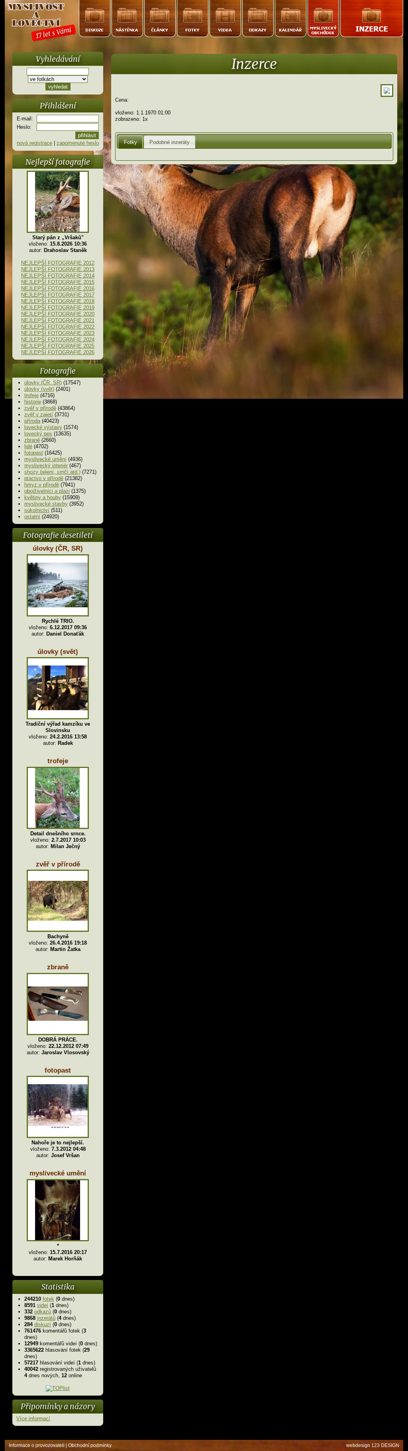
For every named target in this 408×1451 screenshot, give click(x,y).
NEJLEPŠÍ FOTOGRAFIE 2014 (57, 276)
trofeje (31, 395)
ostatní (32, 517)
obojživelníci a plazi (47, 491)
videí (42, 1305)
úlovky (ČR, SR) (43, 383)
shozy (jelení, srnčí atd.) (52, 472)
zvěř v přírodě (40, 408)
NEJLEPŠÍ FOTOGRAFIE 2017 (57, 295)
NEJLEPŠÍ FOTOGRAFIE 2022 (57, 327)
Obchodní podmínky (90, 1445)
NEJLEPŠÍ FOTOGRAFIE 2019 (57, 308)
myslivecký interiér (46, 466)
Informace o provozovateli (37, 1445)
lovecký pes (38, 434)
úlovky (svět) (39, 389)
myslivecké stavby (46, 504)
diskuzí (42, 1324)
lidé (28, 446)
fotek (48, 1299)
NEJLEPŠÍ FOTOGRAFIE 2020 (57, 314)
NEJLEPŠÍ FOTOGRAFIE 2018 (57, 301)
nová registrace (34, 143)
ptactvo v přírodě (43, 478)
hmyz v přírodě (41, 485)
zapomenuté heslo (78, 143)
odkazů (42, 1312)
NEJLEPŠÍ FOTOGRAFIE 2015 (57, 282)
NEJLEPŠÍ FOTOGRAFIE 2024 (57, 340)
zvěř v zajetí (38, 414)
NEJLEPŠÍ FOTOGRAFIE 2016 (57, 288)
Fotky (130, 142)
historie (32, 402)
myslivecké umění (45, 459)
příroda (32, 421)
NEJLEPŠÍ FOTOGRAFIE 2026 (57, 352)
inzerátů (46, 1318)
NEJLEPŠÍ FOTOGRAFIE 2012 (57, 263)
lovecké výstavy (43, 427)
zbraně (32, 440)
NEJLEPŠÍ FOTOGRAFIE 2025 (57, 346)
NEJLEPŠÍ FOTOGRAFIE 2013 (57, 269)
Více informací (33, 1418)
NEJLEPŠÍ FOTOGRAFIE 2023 (57, 333)
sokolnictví (36, 510)
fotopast (33, 453)
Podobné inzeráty (169, 142)
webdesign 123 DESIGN (372, 1445)
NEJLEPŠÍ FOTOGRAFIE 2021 (57, 320)
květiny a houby (42, 497)
